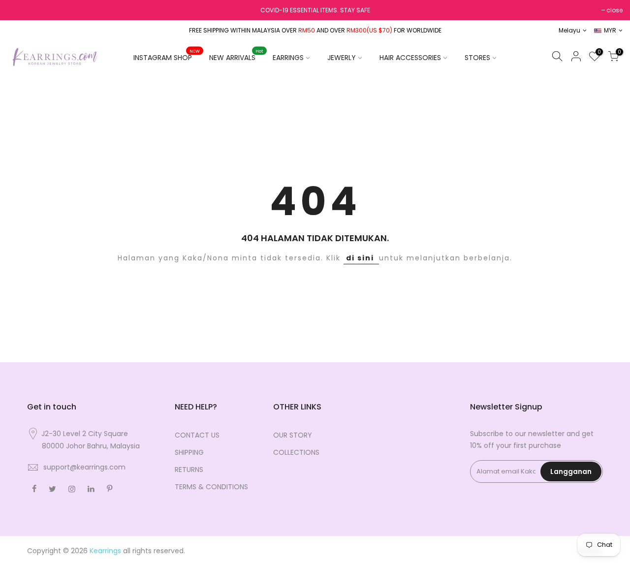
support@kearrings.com (84, 467)
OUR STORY (292, 435)
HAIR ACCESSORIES (410, 58)
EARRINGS (288, 58)
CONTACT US (197, 435)
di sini (361, 258)
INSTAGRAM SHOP (166, 55)
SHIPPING (189, 452)
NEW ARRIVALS (236, 55)
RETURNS (189, 469)
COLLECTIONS (296, 452)
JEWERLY (341, 58)
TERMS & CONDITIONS (211, 487)
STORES (477, 58)
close (614, 10)
